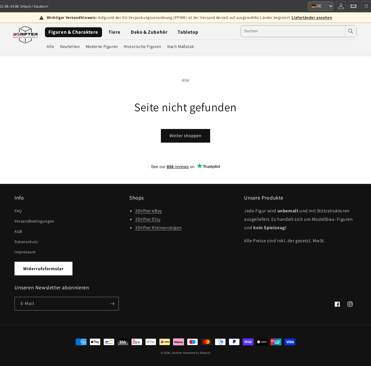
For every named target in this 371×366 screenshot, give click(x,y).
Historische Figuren (142, 46)
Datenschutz (26, 241)
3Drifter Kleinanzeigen (158, 228)
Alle (50, 46)
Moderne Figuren (102, 46)
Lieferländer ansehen (312, 17)
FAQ (18, 211)
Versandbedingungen (34, 221)
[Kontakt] (354, 6)
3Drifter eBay (148, 211)
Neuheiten (70, 46)
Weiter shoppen (185, 135)
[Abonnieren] (112, 304)
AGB (18, 231)
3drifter (177, 353)
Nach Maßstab (180, 46)
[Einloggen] (341, 6)
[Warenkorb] (366, 6)
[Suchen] (351, 31)
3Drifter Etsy (148, 219)
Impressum (25, 251)
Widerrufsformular (43, 268)
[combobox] (293, 31)
